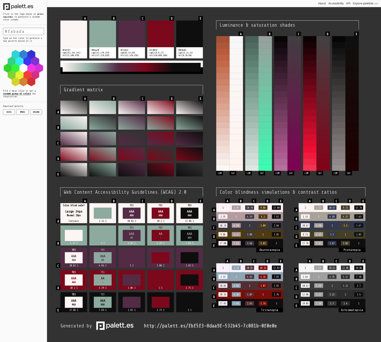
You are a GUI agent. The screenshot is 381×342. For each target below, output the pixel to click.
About (322, 3)
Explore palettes (363, 3)
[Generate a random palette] (23, 7)
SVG (9, 112)
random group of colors (17, 93)
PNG (22, 112)
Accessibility (336, 3)
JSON (36, 112)
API (348, 3)
